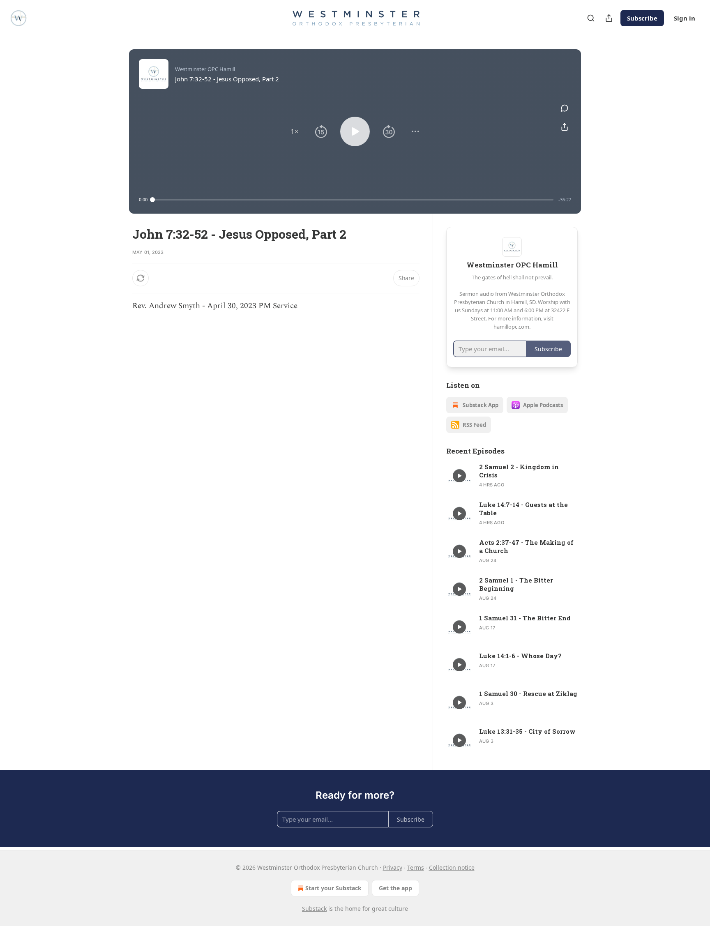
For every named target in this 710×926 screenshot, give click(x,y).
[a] (459, 475)
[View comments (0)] (564, 108)
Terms (415, 867)
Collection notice (452, 867)
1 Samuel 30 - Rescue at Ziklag (528, 693)
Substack (314, 908)
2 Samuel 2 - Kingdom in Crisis (519, 471)
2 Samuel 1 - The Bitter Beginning (516, 584)
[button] (294, 131)
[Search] (591, 18)
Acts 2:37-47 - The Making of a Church (526, 546)
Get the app (395, 888)
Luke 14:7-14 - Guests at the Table (523, 508)
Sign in (684, 18)
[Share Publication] (609, 18)
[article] (512, 475)
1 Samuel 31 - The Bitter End (525, 618)
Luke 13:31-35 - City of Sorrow (527, 731)
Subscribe (642, 18)
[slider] (352, 200)
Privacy (392, 867)
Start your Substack (333, 888)
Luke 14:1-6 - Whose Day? (520, 656)
